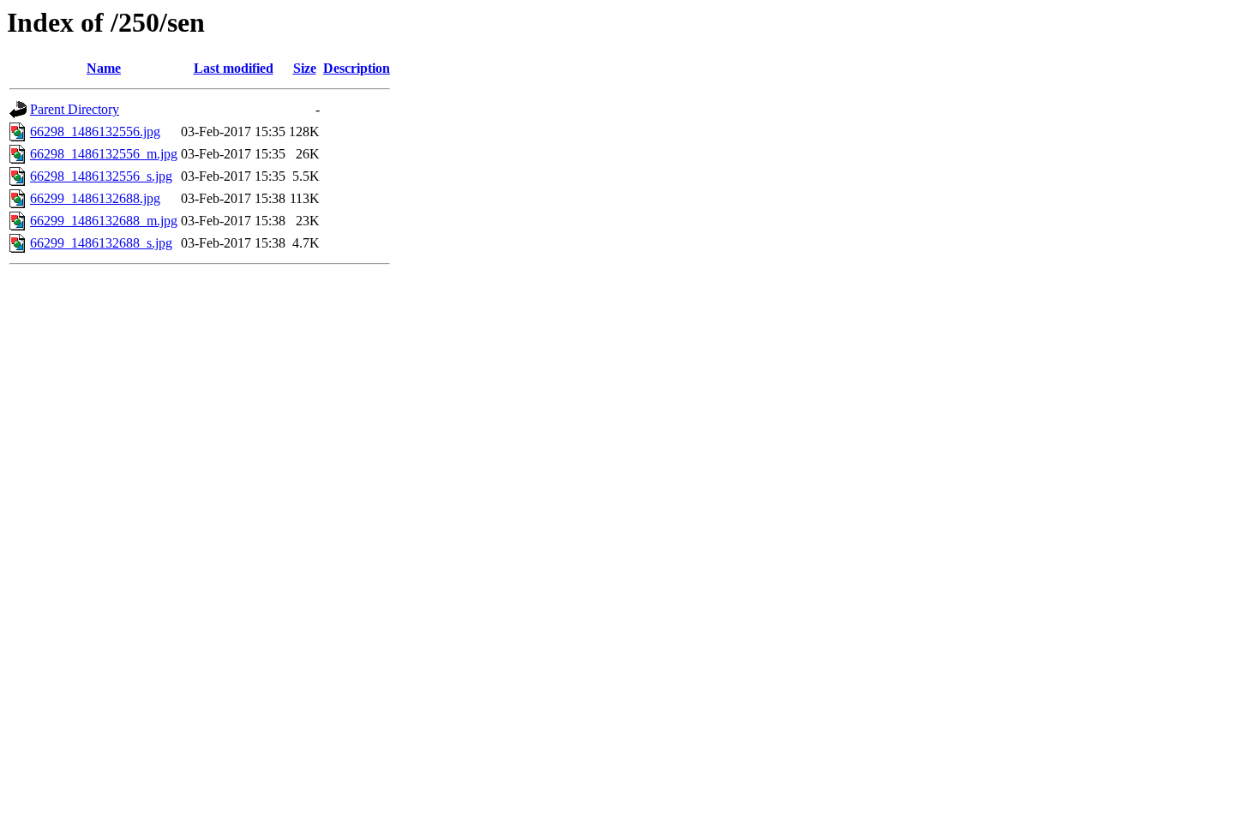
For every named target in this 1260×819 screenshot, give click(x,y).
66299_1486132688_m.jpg (103, 220)
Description (356, 68)
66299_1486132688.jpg (95, 198)
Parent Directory (74, 109)
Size (304, 68)
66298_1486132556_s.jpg (101, 176)
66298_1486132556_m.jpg (103, 153)
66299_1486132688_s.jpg (101, 243)
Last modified (233, 68)
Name (104, 68)
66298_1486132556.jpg (95, 131)
